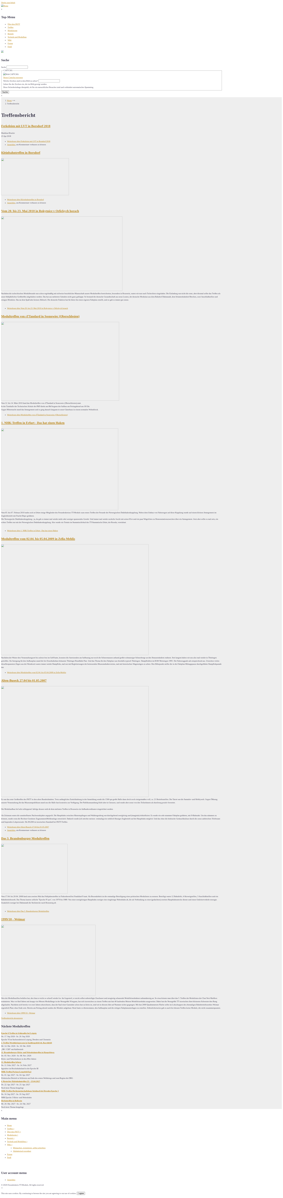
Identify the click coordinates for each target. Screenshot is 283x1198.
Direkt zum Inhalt (8, 3)
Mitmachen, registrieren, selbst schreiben (29, 1148)
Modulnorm (12, 31)
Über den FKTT (14, 24)
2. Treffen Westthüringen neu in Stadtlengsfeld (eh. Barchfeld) (26, 1043)
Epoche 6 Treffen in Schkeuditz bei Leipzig (19, 1033)
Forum (10, 43)
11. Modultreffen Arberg (11, 1062)
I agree (81, 1193)
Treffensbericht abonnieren (12, 1018)
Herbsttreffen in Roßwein (11, 1101)
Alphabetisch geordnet (22, 1151)
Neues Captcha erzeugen (13, 78)
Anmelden (11, 145)
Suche (3, 67)
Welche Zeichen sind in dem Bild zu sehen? (20, 81)
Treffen (10, 27)
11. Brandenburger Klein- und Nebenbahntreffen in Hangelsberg (27, 1052)
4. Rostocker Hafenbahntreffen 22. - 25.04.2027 (20, 1081)
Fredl (10, 47)
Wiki (9, 40)
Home (9, 101)
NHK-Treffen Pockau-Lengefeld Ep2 (16, 1072)
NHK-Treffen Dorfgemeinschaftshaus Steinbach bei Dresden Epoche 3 (30, 1091)
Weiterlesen (28, 141)
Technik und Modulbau (17, 37)
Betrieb (11, 34)
